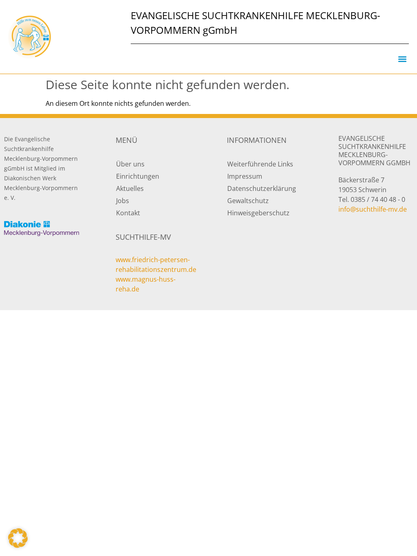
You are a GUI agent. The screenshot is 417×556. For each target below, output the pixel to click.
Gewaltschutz (248, 200)
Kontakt (128, 212)
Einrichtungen (137, 176)
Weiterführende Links (260, 164)
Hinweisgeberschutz (258, 212)
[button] (402, 59)
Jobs (122, 200)
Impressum (244, 176)
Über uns (130, 164)
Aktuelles (130, 188)
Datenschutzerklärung (261, 188)
